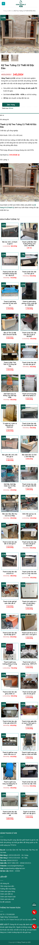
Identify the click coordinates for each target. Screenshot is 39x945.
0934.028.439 (14, 855)
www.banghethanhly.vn (15, 866)
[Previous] (4, 34)
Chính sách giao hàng (7, 891)
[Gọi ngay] (34, 912)
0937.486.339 (13, 863)
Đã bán (12, 11)
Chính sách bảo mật (7, 899)
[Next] (35, 34)
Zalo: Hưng (11, 105)
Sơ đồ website (5, 902)
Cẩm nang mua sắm (7, 886)
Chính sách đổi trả (6, 894)
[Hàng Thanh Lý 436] (21, 3)
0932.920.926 (14, 858)
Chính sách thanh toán (8, 897)
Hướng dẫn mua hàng (7, 889)
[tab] (19, 115)
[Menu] (3, 3)
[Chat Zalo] (34, 905)
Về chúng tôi (4, 119)
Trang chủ (6, 11)
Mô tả (2, 115)
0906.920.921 (12, 860)
